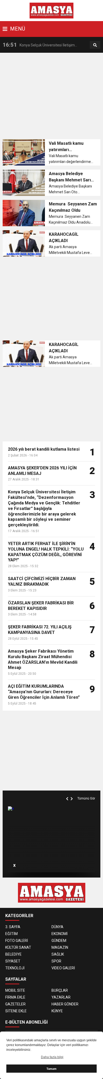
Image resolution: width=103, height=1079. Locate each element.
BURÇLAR (60, 990)
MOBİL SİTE (15, 990)
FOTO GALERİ (16, 940)
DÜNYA (57, 927)
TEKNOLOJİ (15, 968)
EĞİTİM (11, 934)
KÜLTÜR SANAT (18, 947)
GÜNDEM (59, 940)
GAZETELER (15, 1004)
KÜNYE (57, 1011)
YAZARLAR (61, 997)
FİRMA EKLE (15, 997)
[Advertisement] (53, 97)
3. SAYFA (12, 927)
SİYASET (12, 961)
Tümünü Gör (86, 798)
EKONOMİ (60, 934)
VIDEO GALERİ (63, 968)
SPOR (56, 961)
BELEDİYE (13, 954)
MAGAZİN (60, 947)
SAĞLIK (58, 954)
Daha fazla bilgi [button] (52, 1057)
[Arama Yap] (95, 45)
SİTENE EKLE (16, 1011)
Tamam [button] (51, 1068)
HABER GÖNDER (65, 1004)
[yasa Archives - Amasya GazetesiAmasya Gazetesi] (52, 10)
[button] (68, 792)
